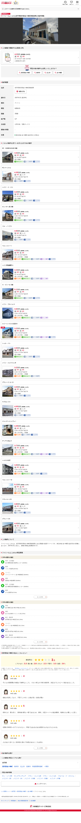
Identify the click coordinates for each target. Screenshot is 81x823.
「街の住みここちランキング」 (21, 668)
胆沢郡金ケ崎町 (25, 72)
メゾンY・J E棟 (42, 778)
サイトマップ (5, 800)
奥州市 (38, 72)
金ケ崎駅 (59, 72)
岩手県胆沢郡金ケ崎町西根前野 (24, 87)
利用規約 (13, 800)
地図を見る (22, 91)
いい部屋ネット (5, 791)
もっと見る (40, 748)
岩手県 (4, 762)
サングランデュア (20, 776)
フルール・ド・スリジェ (66, 776)
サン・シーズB (7, 776)
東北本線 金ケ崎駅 (21, 135)
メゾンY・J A (17, 778)
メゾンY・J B (6, 778)
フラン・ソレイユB (34, 776)
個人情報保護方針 (23, 800)
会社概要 (33, 800)
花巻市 (28, 766)
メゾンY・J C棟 (29, 778)
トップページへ (41, 784)
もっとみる (40, 597)
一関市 (46, 766)
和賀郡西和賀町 (37, 766)
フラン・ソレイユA (49, 776)
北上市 (48, 72)
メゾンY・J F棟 (55, 778)
